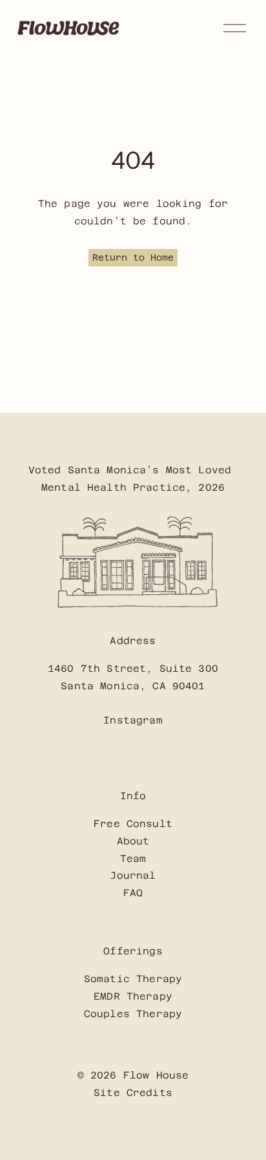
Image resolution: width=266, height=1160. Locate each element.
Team (133, 858)
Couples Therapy (133, 1013)
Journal (133, 875)
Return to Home (133, 257)
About (133, 840)
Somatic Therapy (133, 978)
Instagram (132, 719)
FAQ (133, 892)
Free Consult (133, 823)
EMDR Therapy (133, 996)
